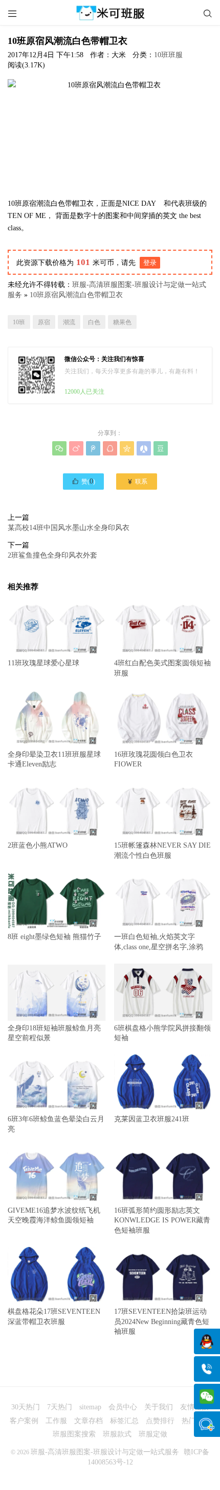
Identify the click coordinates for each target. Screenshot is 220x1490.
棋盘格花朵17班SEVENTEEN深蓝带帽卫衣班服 (54, 1316)
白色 (94, 322)
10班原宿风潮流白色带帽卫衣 (76, 295)
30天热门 (25, 1407)
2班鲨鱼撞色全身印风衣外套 (52, 555)
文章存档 (88, 1421)
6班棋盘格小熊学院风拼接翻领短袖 (162, 1033)
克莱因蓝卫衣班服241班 (151, 1119)
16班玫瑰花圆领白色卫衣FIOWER (153, 759)
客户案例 (24, 1421)
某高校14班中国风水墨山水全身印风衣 (68, 528)
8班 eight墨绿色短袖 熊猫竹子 (54, 937)
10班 (19, 322)
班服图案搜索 (74, 1434)
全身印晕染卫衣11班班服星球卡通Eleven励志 (54, 759)
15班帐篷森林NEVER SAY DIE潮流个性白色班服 (162, 850)
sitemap (90, 1407)
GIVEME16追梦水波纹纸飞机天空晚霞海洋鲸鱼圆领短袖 (54, 1215)
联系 (136, 481)
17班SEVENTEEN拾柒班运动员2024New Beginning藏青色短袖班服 (161, 1321)
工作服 (56, 1421)
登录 (150, 263)
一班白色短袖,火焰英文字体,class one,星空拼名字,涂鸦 (158, 941)
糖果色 (122, 322)
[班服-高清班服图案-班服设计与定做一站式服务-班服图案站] (110, 12)
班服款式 (117, 1434)
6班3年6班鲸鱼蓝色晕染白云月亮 (56, 1124)
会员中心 (122, 1407)
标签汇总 (124, 1421)
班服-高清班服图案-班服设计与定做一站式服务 (105, 1452)
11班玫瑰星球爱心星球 (43, 663)
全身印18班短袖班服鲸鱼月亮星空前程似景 (54, 1033)
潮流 (69, 322)
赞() (83, 481)
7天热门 (59, 1407)
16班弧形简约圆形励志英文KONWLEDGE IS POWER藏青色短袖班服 (162, 1220)
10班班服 (168, 55)
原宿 (44, 322)
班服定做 (153, 1434)
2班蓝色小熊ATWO (38, 845)
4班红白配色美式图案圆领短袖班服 (162, 668)
